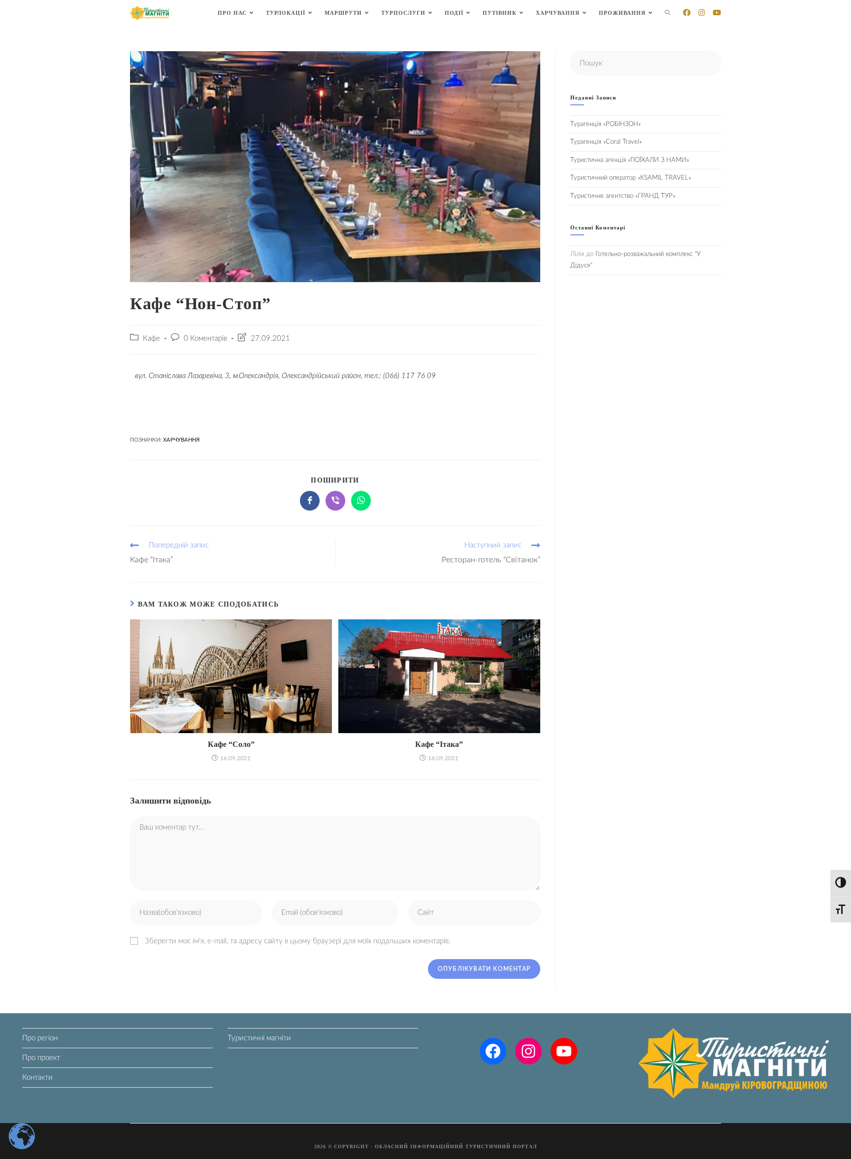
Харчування (181, 440)
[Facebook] (493, 1051)
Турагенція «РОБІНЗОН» (605, 124)
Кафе (151, 338)
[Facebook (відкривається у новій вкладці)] (686, 13)
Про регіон (40, 1038)
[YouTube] (564, 1051)
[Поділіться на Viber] (335, 501)
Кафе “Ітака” (439, 744)
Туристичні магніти (259, 1038)
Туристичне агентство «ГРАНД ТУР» (622, 196)
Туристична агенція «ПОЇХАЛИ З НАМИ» (629, 160)
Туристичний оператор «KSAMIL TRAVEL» (630, 178)
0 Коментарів (205, 338)
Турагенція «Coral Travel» (606, 142)
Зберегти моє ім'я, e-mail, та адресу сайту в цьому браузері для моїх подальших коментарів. (298, 941)
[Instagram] (528, 1051)
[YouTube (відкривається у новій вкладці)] (717, 13)
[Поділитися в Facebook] (310, 501)
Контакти (37, 1077)
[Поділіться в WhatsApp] (361, 501)
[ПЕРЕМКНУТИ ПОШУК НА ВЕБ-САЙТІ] (667, 13)
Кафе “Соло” (231, 744)
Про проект (41, 1058)
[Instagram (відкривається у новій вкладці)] (701, 13)
